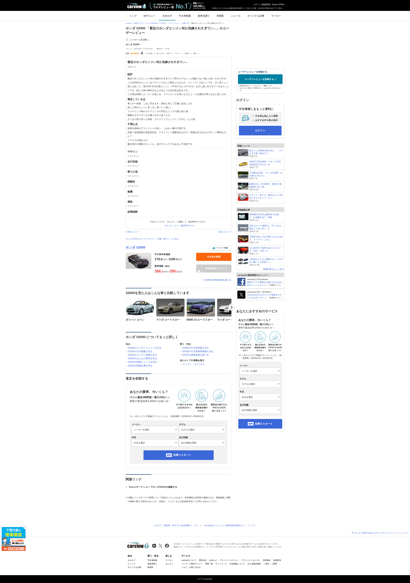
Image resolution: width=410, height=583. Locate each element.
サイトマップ (221, 564)
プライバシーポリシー (229, 560)
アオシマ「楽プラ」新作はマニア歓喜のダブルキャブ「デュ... (266, 198)
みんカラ (169, 564)
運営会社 (203, 560)
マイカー (276, 15)
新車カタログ (139, 23)
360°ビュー (149, 15)
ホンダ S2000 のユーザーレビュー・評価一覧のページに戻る (152, 239)
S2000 (162, 23)
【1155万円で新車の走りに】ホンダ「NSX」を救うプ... (265, 251)
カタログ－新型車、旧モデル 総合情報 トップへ (176, 525)
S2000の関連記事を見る (140, 365)
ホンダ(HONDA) (152, 23)
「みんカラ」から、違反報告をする (178, 225)
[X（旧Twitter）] (160, 545)
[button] (220, 248)
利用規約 (267, 560)
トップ (132, 15)
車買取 (220, 15)
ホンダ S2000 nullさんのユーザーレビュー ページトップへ (381, 533)
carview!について (188, 560)
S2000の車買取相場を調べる (218, 280)
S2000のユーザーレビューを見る (144, 348)
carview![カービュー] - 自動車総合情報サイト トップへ (230, 525)
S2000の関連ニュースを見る (142, 362)
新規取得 (266, 4)
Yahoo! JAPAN (278, 4)
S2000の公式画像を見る (140, 351)
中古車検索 (185, 15)
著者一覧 (209, 564)
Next (231, 307)
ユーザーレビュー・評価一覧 (178, 23)
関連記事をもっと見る (273, 269)
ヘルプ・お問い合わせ (191, 567)
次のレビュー (224, 232)
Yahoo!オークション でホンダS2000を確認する (153, 487)
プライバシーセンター (250, 560)
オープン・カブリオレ (194, 364)
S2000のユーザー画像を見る (142, 355)
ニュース (236, 15)
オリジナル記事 (255, 15)
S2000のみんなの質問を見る (142, 358)
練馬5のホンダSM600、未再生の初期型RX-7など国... (265, 187)
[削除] (25, 527)
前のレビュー (133, 232)
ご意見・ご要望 (270, 564)
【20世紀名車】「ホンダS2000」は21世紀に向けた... (265, 176)
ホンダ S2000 (135, 247)
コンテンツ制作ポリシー (192, 564)
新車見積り (204, 15)
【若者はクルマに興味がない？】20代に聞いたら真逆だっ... (266, 262)
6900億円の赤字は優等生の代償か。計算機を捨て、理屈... (264, 217)
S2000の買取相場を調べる (195, 355)
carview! (129, 23)
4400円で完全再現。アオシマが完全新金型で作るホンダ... (265, 164)
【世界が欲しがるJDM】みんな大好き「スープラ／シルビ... (266, 240)
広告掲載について (237, 564)
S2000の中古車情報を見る (195, 348)
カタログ (167, 15)
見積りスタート (182, 455)
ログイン (257, 4)
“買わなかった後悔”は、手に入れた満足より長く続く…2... (265, 228)
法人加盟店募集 (254, 564)
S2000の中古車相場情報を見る (197, 351)
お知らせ (213, 560)
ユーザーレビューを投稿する (259, 79)
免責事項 (277, 560)
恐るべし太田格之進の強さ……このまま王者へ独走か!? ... (266, 153)
